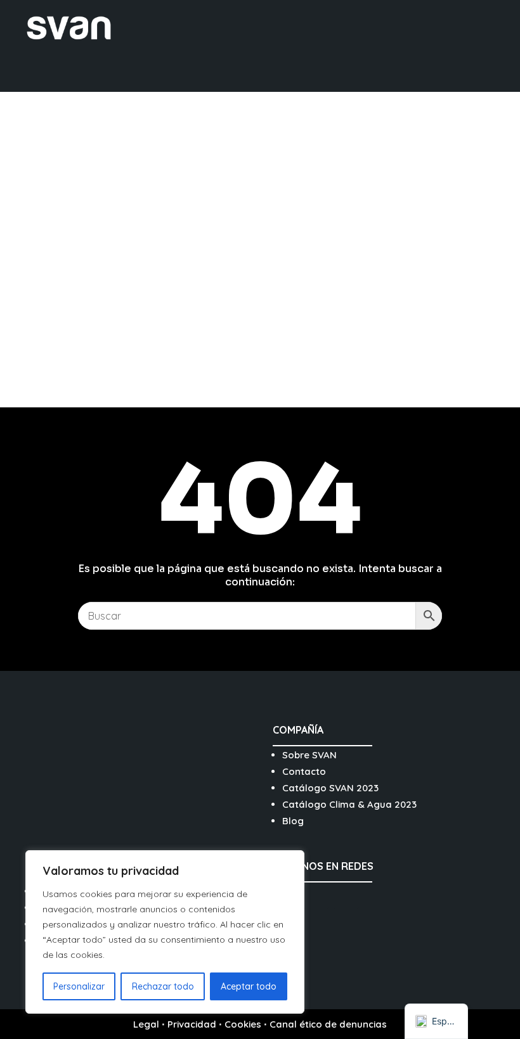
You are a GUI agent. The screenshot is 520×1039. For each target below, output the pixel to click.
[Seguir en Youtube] (346, 895)
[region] (164, 932)
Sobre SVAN (309, 755)
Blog (293, 821)
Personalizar (79, 986)
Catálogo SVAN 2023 (330, 788)
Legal (146, 1024)
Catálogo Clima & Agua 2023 (349, 804)
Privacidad (191, 1024)
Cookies (242, 1024)
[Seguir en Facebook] (315, 895)
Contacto (304, 771)
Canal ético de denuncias (328, 1024)
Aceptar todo (248, 986)
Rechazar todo (163, 986)
